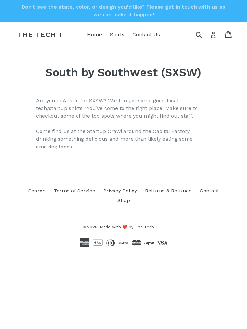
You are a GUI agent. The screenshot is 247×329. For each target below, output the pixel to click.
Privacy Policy (120, 191)
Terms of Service (74, 191)
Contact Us (146, 34)
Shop (123, 200)
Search (37, 191)
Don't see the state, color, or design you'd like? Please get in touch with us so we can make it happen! (123, 11)
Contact (209, 191)
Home (94, 34)
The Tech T (41, 35)
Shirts (117, 34)
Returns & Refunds (168, 191)
